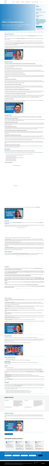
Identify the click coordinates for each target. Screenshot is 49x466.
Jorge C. (28, 441)
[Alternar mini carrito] (37, 2)
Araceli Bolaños (39, 441)
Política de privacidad (19, 462)
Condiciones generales (14, 462)
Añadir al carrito (39, 26)
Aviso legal (10, 462)
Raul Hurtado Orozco (10, 441)
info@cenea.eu (9, 363)
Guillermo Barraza (20, 441)
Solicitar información (40, 28)
